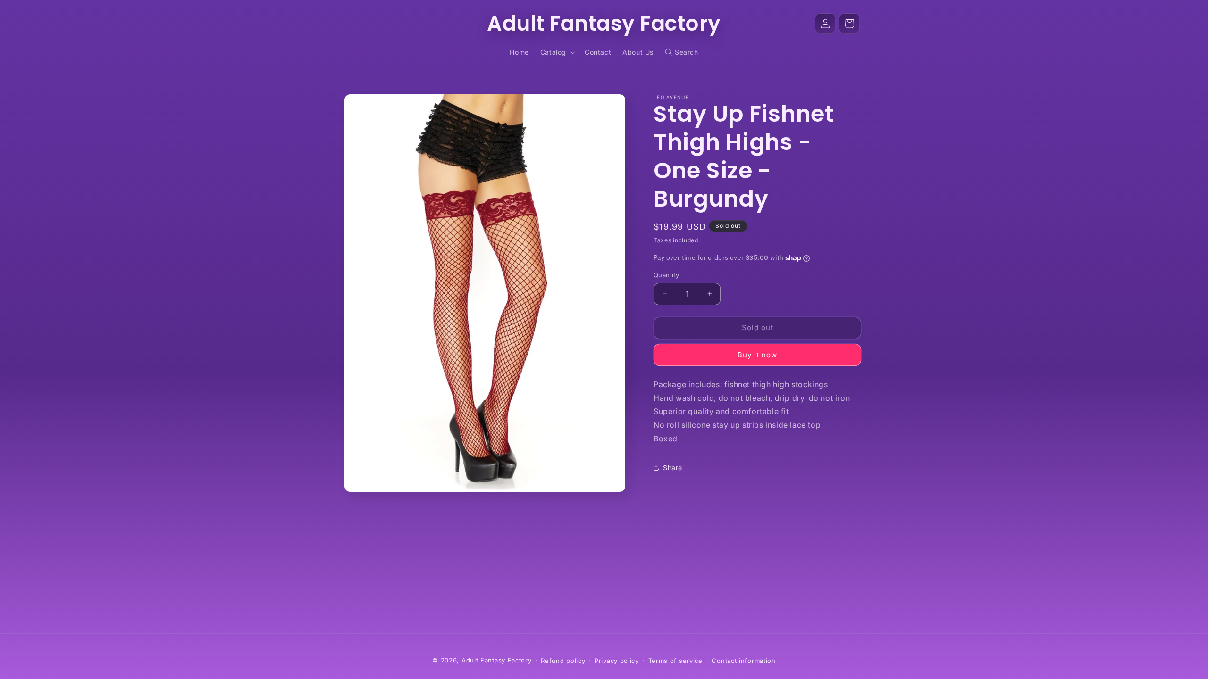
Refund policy (563, 660)
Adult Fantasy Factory (496, 660)
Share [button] (672, 468)
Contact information (743, 660)
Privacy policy (617, 660)
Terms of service (675, 660)
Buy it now (757, 354)
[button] (557, 52)
